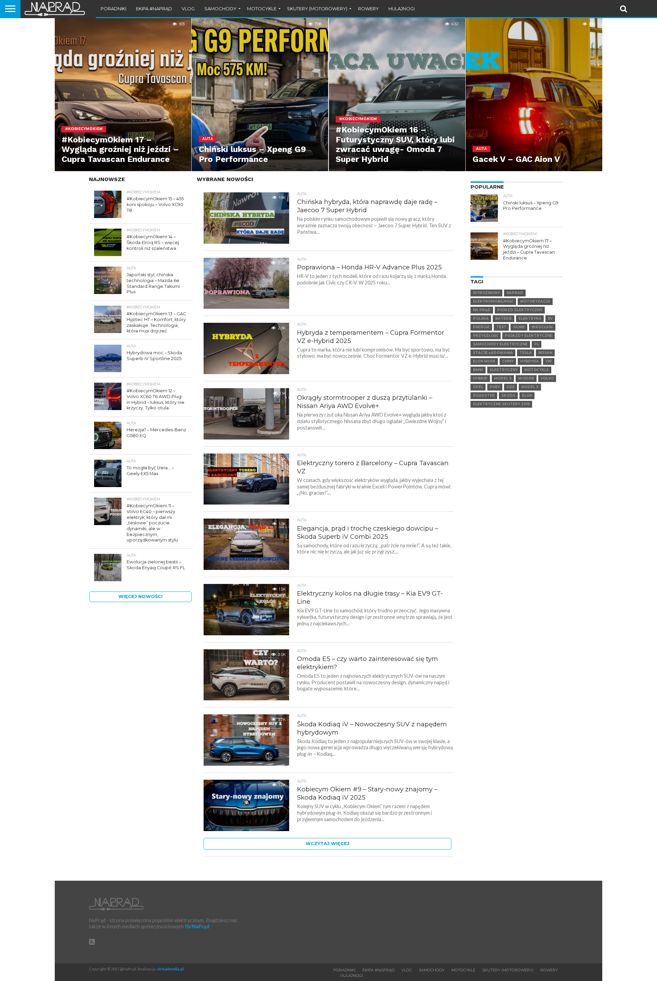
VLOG (188, 8)
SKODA (508, 395)
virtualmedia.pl (170, 969)
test (501, 327)
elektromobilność (493, 301)
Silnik (519, 327)
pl (536, 344)
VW (548, 361)
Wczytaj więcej (327, 843)
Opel (478, 387)
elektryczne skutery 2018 (501, 404)
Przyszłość (485, 335)
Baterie (503, 318)
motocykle (536, 370)
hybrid (480, 378)
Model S (503, 378)
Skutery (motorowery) (317, 8)
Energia (481, 327)
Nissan (545, 353)
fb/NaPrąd (197, 926)
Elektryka (529, 318)
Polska (481, 318)
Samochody (220, 8)
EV (550, 318)
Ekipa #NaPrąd (154, 8)
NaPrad (514, 293)
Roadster (484, 395)
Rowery (368, 8)
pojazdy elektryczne (528, 335)
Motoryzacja (535, 301)
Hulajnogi (401, 8)
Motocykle (261, 8)
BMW (478, 370)
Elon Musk (484, 361)
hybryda (529, 361)
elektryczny (504, 370)
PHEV (495, 387)
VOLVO (547, 378)
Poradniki (113, 8)
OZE (510, 387)
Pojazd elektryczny (519, 310)
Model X (530, 387)
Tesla (525, 353)
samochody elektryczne (500, 344)
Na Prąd (482, 310)
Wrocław (542, 327)
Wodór (526, 378)
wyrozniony (486, 293)
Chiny (508, 361)
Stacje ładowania (493, 353)
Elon (527, 395)
